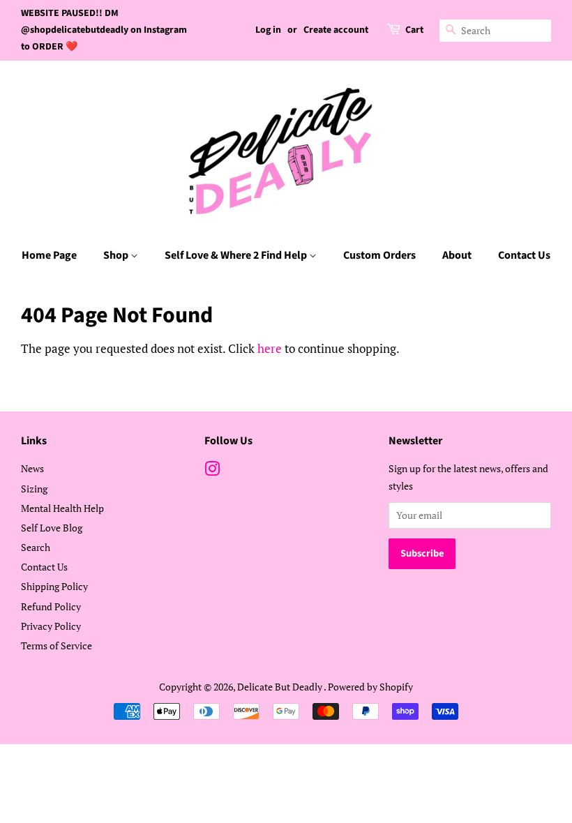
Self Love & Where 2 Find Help (237, 255)
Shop (116, 255)
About (457, 255)
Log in (268, 30)
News (32, 468)
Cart (414, 30)
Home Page (49, 255)
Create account (335, 30)
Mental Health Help (62, 508)
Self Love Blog (51, 527)
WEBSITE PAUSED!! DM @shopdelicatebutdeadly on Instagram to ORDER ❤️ (104, 30)
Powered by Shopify (370, 686)
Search (35, 547)
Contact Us (524, 255)
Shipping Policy (54, 586)
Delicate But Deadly (280, 686)
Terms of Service (56, 645)
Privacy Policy (51, 626)
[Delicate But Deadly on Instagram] (212, 471)
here (269, 348)
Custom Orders (379, 255)
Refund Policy (51, 606)
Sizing (34, 488)
